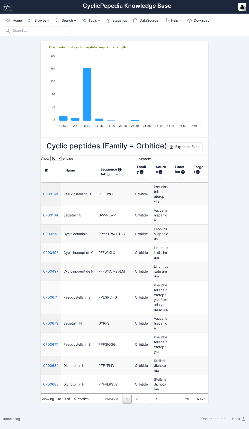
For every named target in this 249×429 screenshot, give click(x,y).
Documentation (213, 419)
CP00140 (50, 194)
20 (187, 399)
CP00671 (50, 297)
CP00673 (50, 323)
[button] (38, 20)
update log (11, 419)
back (236, 419)
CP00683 (51, 384)
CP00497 (50, 271)
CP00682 (50, 365)
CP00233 (50, 234)
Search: (145, 159)
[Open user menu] (242, 7)
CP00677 (50, 344)
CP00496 (51, 252)
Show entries (57, 158)
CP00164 (50, 215)
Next (201, 399)
